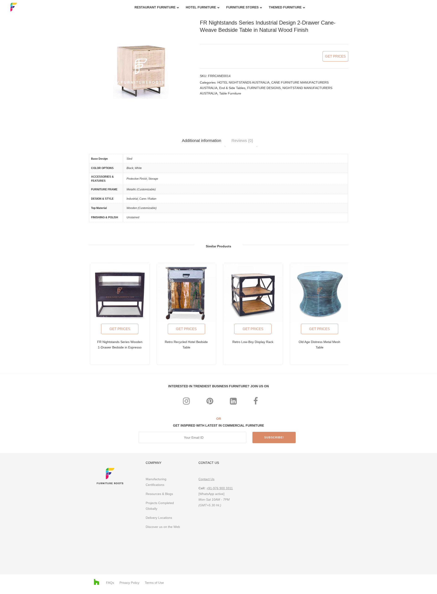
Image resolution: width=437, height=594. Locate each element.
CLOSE (299, 236)
